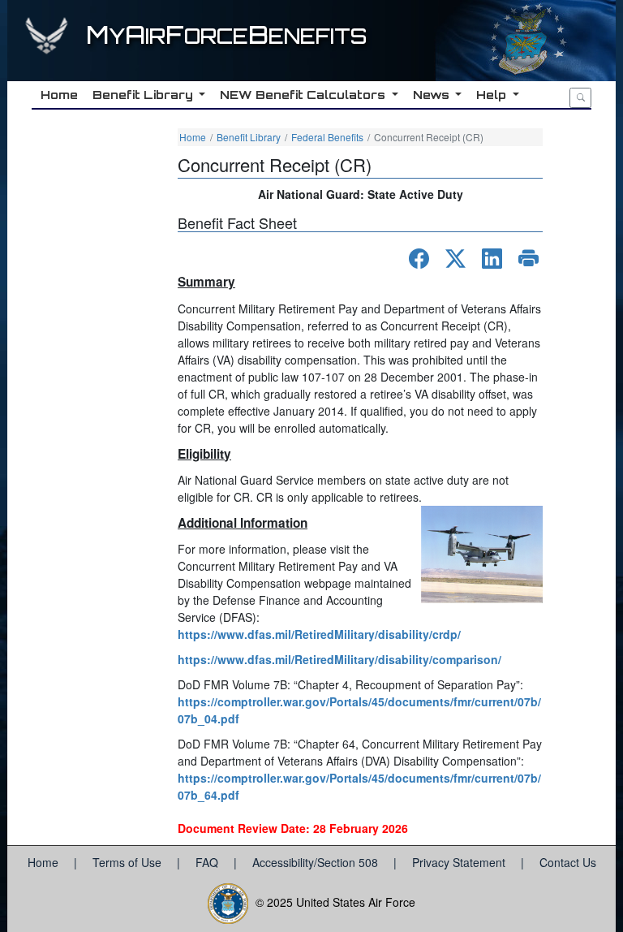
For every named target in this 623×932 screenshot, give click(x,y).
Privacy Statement (460, 862)
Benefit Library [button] (144, 94)
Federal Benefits (327, 137)
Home (192, 137)
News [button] (433, 94)
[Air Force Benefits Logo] (48, 43)
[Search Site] (580, 98)
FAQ (208, 862)
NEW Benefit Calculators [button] (304, 94)
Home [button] (59, 94)
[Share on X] (455, 258)
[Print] (528, 258)
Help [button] (492, 94)
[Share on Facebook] (419, 258)
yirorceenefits (226, 36)
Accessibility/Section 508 (316, 862)
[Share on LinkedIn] (492, 258)
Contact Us (567, 862)
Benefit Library (249, 137)
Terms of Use (128, 862)
